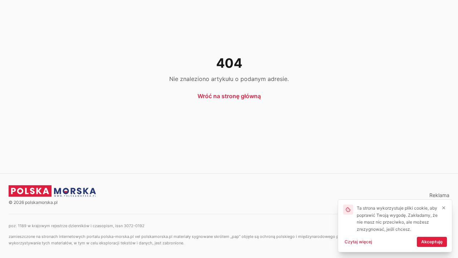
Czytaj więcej (358, 241)
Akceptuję (432, 241)
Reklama (439, 195)
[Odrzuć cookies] (444, 208)
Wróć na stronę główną (229, 96)
